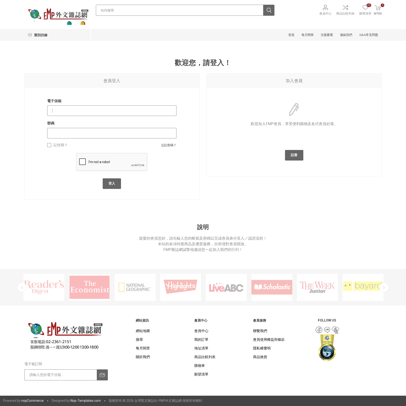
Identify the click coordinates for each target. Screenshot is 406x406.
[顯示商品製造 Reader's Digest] (43, 287)
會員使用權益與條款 (269, 339)
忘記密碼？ (168, 145)
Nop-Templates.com (85, 400)
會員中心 (325, 13)
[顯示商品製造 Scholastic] (271, 287)
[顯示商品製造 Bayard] (363, 287)
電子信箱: (54, 101)
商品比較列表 (345, 13)
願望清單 (201, 374)
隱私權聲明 (262, 348)
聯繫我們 (260, 331)
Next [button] (384, 287)
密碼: (51, 123)
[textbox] (179, 10)
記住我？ (61, 145)
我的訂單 (201, 339)
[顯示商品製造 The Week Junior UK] (317, 287)
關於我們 (143, 357)
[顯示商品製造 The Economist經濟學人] (89, 287)
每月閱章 (143, 348)
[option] (44, 287)
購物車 (199, 366)
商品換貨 (260, 357)
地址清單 (201, 348)
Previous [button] (22, 287)
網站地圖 (143, 331)
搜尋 (139, 339)
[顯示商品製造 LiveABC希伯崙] (226, 287)
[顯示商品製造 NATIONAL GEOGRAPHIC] (135, 287)
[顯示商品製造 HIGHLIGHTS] (180, 287)
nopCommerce (32, 400)
